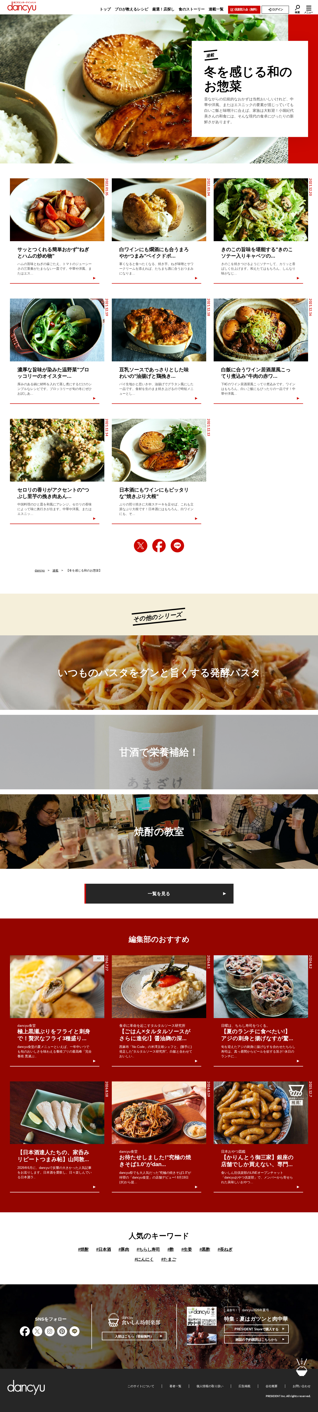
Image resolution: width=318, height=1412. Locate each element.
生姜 (186, 1249)
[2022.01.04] (159, 209)
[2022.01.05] (57, 209)
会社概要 (272, 1386)
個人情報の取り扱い (210, 1386)
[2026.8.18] (57, 1112)
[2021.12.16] (261, 330)
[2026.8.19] (159, 1112)
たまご (168, 1259)
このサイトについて (140, 1386)
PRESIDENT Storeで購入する (256, 1329)
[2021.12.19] (57, 330)
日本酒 (103, 1249)
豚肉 (124, 1249)
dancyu (40, 570)
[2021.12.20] (261, 209)
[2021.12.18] (159, 330)
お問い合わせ (302, 1386)
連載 (55, 570)
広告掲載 (244, 1386)
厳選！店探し (163, 9)
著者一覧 (175, 1386)
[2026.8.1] (159, 986)
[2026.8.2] (261, 986)
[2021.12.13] (159, 450)
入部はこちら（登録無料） (134, 1336)
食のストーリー (192, 9)
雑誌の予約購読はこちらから (257, 1339)
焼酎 (83, 1249)
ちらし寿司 (148, 1249)
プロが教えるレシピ (131, 9)
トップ (105, 9)
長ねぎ (225, 1249)
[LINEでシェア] (177, 545)
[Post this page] (140, 545)
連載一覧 (216, 9)
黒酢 (204, 1249)
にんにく (144, 1259)
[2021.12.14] (57, 450)
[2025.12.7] (261, 1112)
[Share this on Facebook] (159, 545)
